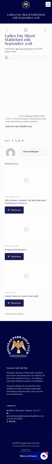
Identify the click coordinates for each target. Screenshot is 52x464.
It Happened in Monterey (16, 249)
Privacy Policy (34, 446)
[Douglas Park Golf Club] (26, 4)
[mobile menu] (48, 4)
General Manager (25, 49)
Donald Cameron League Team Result (21, 296)
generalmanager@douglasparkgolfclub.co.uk (25, 416)
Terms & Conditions (20, 446)
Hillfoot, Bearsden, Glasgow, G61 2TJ (24, 410)
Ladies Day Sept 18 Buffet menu (18, 126)
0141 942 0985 (15, 418)
